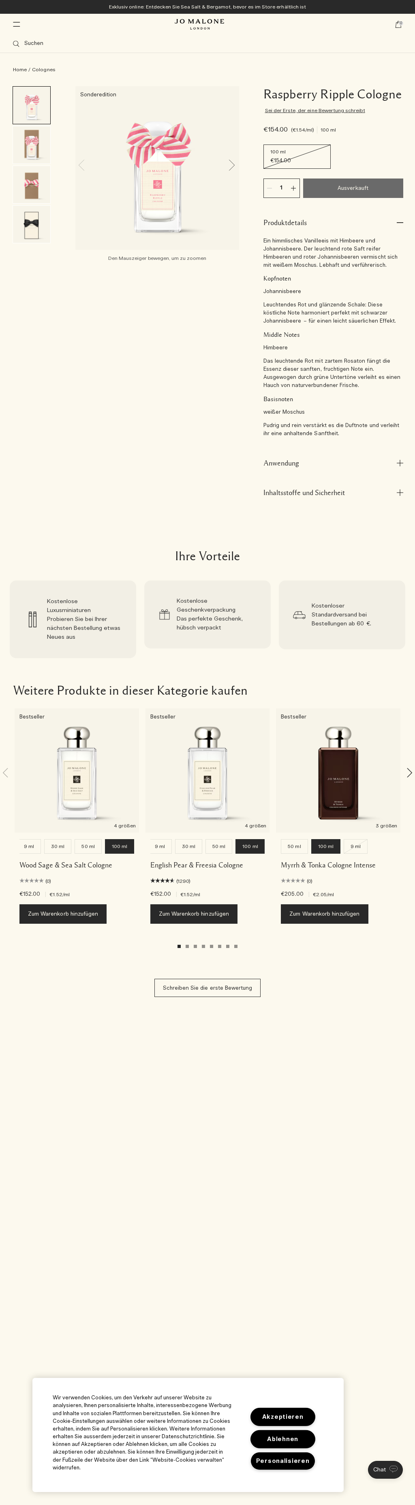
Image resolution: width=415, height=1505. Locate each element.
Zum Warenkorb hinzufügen (63, 914)
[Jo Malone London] (199, 24)
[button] (385, 1470)
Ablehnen (282, 1439)
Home (20, 69)
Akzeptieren (283, 1417)
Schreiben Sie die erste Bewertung (207, 988)
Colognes (43, 69)
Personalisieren (283, 1461)
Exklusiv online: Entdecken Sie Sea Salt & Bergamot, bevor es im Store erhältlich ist (207, 7)
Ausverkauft (353, 188)
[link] (73, 619)
